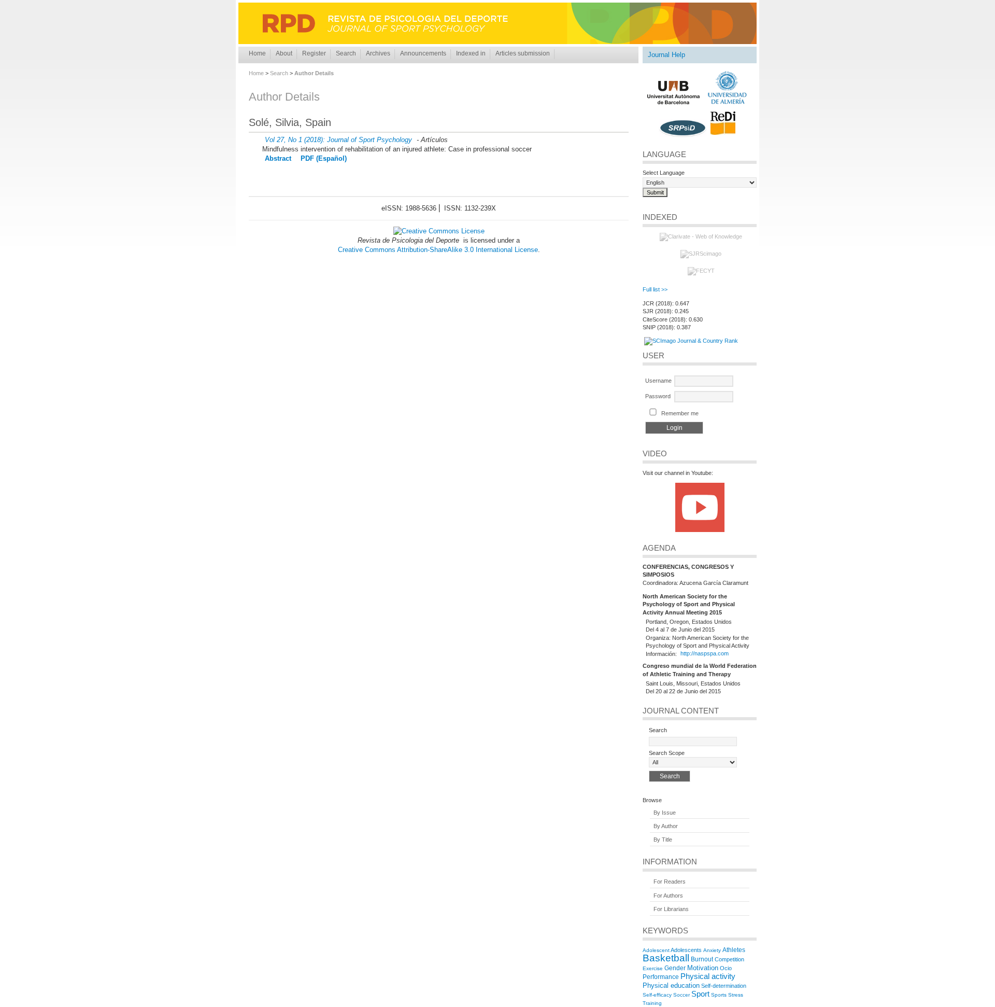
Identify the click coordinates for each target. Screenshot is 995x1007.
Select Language (664, 173)
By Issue (664, 812)
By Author (665, 826)
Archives (378, 53)
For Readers (669, 882)
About (284, 53)
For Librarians (671, 909)
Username (658, 380)
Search (346, 53)
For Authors (668, 895)
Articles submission (522, 53)
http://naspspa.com (704, 654)
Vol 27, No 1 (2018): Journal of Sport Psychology (338, 140)
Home (257, 53)
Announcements (423, 53)
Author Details (314, 73)
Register (314, 53)
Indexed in (471, 53)
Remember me (680, 413)
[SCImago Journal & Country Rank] (691, 341)
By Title (662, 840)
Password (658, 396)
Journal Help (666, 55)
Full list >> (655, 289)
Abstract (278, 158)
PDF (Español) (324, 158)
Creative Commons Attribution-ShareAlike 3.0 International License (438, 250)
